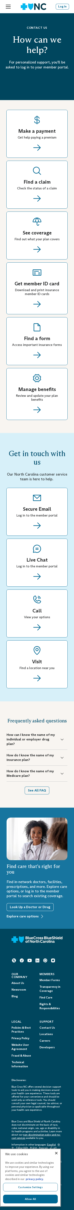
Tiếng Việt (22, 1148)
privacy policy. (35, 1179)
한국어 (33, 1148)
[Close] (56, 1153)
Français (43, 1148)
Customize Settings (30, 1187)
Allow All (30, 1198)
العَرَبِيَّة (53, 1148)
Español (51, 1144)
